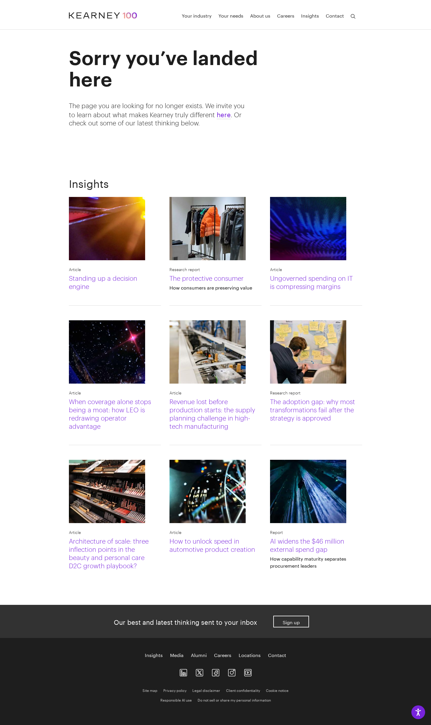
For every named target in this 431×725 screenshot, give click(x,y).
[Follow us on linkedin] (183, 671)
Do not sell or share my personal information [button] (234, 699)
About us (260, 15)
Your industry (197, 15)
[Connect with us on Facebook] (215, 671)
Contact (335, 15)
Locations (250, 654)
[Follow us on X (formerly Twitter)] (199, 671)
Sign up (291, 621)
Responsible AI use (176, 699)
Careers (285, 15)
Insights (310, 15)
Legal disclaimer (206, 690)
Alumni (199, 654)
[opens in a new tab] (231, 671)
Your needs (230, 15)
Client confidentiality (243, 690)
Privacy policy (174, 690)
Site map (149, 690)
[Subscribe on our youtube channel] (248, 671)
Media (177, 654)
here (224, 114)
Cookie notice (277, 690)
